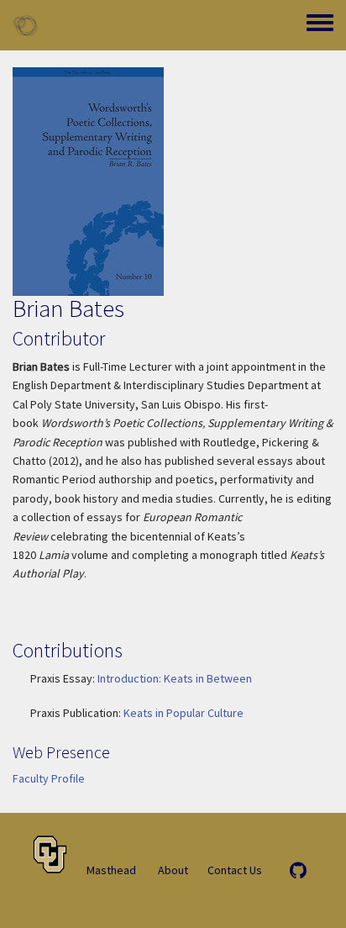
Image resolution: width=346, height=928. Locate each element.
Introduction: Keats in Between (174, 678)
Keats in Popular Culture (183, 712)
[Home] (25, 25)
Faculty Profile (49, 778)
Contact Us (234, 870)
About (173, 870)
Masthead (111, 870)
